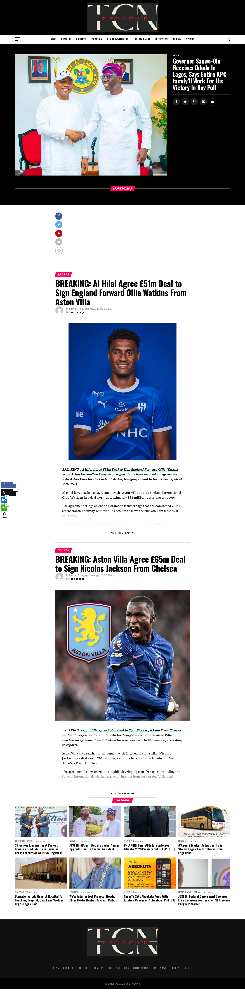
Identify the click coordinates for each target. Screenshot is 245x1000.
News (53, 39)
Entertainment (141, 39)
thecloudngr (77, 312)
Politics (81, 39)
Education (96, 39)
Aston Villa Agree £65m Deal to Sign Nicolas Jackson (120, 730)
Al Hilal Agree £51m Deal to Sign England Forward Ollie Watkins (129, 469)
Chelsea (175, 730)
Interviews (161, 39)
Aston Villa (79, 474)
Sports (190, 39)
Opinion (177, 39)
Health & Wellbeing (117, 39)
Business (66, 39)
